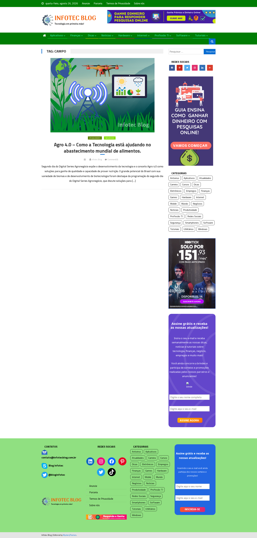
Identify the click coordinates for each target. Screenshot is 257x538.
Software (182, 35)
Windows (202, 229)
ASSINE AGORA (189, 420)
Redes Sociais (194, 216)
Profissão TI (162, 35)
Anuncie (86, 3)
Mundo (184, 203)
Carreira (174, 184)
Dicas (91, 35)
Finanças (75, 35)
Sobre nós (139, 3)
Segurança (175, 222)
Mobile (173, 203)
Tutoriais (200, 35)
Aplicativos (56, 35)
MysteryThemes (69, 535)
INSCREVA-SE (192, 509)
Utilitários (188, 229)
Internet (142, 35)
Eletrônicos (175, 191)
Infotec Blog (97, 159)
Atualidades (94, 138)
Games (173, 197)
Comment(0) (113, 159)
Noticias (106, 35)
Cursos (185, 184)
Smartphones (192, 222)
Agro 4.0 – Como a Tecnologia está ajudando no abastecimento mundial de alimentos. (102, 148)
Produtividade (190, 210)
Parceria (98, 3)
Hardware (124, 35)
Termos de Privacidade (118, 3)
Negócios (109, 138)
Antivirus (174, 178)
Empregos (191, 191)
